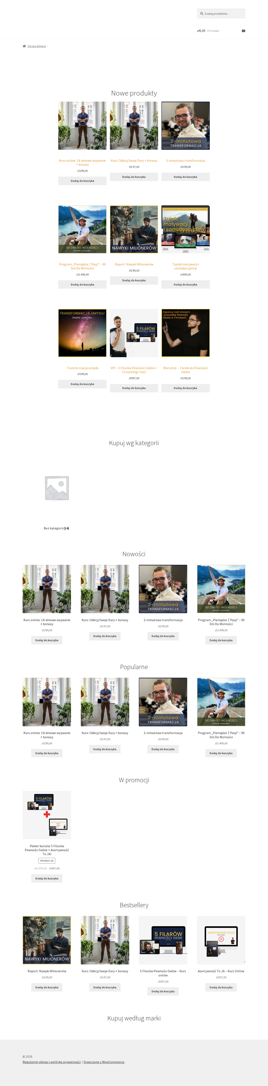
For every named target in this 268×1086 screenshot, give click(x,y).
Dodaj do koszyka (82, 181)
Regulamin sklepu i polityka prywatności (52, 1062)
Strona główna (37, 46)
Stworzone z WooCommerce (104, 1062)
